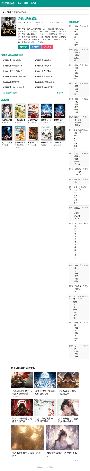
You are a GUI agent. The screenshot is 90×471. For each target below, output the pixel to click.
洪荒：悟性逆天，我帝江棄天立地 (75, 307)
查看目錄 (35, 47)
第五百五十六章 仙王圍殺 (44, 87)
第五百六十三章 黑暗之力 (12, 71)
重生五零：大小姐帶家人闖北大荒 (77, 213)
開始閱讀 (23, 47)
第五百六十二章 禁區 (43, 71)
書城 (20, 3)
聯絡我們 (50, 467)
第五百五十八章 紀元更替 (44, 82)
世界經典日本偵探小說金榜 (77, 171)
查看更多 (61, 93)
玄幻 (9, 12)
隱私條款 (40, 467)
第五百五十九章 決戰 (11, 82)
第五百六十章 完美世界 (44, 76)
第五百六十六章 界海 (43, 60)
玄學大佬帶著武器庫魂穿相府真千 (75, 241)
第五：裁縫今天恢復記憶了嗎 (77, 55)
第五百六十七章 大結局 (12, 60)
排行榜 (33, 3)
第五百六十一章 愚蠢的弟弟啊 (14, 76)
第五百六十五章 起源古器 (12, 66)
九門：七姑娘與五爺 (76, 351)
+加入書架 (47, 47)
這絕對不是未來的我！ (77, 289)
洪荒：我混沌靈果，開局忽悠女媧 (77, 159)
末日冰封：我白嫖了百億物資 (76, 273)
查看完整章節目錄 (12, 93)
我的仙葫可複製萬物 (76, 89)
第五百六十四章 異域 (43, 66)
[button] (86, 3)
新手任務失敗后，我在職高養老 (75, 195)
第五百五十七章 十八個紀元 (13, 87)
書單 (26, 3)
